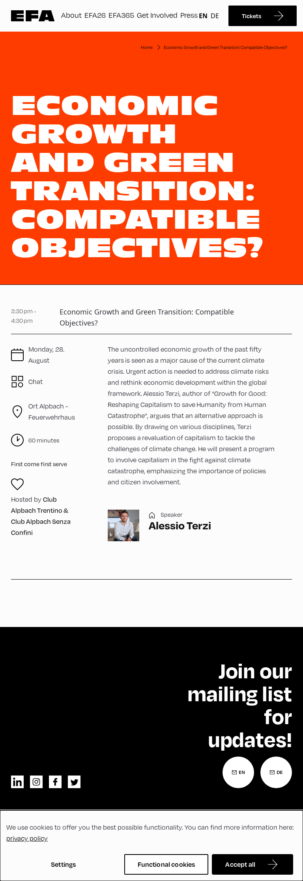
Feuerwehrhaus (51, 411)
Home (147, 47)
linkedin (17, 782)
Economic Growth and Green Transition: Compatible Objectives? (225, 47)
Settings (63, 864)
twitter (74, 782)
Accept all (240, 864)
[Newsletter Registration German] (276, 772)
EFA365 (121, 15)
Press (189, 15)
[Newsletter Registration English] (238, 772)
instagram (36, 782)
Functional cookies (166, 864)
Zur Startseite (33, 15)
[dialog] (151, 845)
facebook (55, 782)
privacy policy (27, 838)
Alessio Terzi (180, 525)
